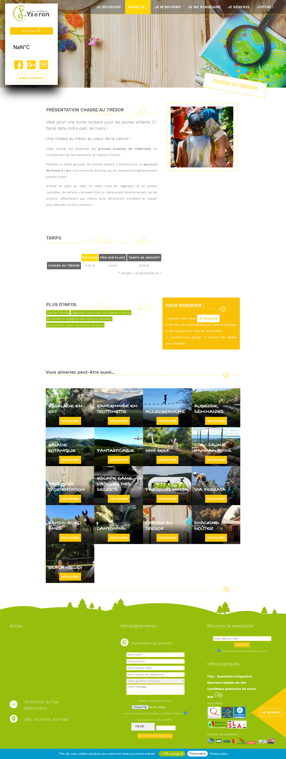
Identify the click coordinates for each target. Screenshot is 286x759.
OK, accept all (173, 753)
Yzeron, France (31, 47)
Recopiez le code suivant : (155, 719)
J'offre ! (265, 7)
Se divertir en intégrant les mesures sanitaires (79, 319)
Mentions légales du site (227, 682)
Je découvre (108, 7)
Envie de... (138, 7)
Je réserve (239, 7)
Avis (210, 697)
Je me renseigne (204, 7)
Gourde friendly (58, 312)
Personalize (197, 753)
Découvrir (70, 421)
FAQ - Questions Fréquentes (229, 676)
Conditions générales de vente (231, 689)
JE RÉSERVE (208, 318)
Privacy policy (219, 753)
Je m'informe (168, 7)
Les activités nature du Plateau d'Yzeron (75, 325)
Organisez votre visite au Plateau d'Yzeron (101, 312)
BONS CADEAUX (31, 78)
